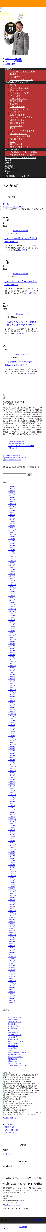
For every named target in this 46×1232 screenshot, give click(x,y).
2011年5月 (11, 882)
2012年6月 (11, 858)
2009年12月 (12, 911)
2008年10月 (12, 937)
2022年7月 (11, 593)
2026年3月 (11, 497)
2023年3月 (11, 576)
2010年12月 (12, 891)
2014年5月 (11, 808)
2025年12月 (12, 504)
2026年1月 (11, 502)
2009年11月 (12, 913)
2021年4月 (11, 626)
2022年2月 (11, 604)
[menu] (42, 3)
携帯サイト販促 (17, 90)
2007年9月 (11, 959)
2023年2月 (11, 578)
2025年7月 (11, 515)
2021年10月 (12, 613)
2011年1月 (11, 889)
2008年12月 (12, 933)
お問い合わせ (12, 448)
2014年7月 (11, 803)
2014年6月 (11, 806)
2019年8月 (11, 670)
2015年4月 (11, 784)
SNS (12, 142)
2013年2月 (11, 841)
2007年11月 (12, 957)
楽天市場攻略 (16, 101)
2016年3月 (11, 760)
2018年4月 (11, 705)
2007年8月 (11, 961)
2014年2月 (11, 814)
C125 (7, 171)
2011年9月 (11, 878)
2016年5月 (11, 755)
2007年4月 (11, 970)
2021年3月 (11, 628)
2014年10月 (12, 797)
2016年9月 (11, 747)
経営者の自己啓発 (18, 134)
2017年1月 (11, 738)
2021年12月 (12, 609)
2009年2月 (11, 928)
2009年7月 (11, 917)
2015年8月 (11, 775)
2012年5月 (11, 860)
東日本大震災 (16, 139)
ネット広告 (15, 96)
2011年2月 (11, 887)
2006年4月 (11, 996)
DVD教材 (14, 74)
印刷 (7, 173)
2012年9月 (11, 852)
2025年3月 (11, 523)
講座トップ (13, 59)
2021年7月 (11, 620)
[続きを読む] (22, 250)
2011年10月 (12, 876)
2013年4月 (11, 836)
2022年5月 (11, 598)
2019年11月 (12, 663)
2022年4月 (11, 600)
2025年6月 (11, 517)
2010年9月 (11, 898)
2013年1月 (11, 843)
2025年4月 (11, 521)
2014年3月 (11, 812)
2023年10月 (12, 561)
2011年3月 (11, 884)
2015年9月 (11, 773)
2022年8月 (11, 591)
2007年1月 (11, 976)
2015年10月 (12, 771)
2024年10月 (12, 534)
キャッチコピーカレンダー (22, 71)
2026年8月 (11, 486)
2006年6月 (11, 992)
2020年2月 (11, 657)
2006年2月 (11, 1000)
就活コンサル (16, 144)
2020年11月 (12, 637)
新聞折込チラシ (12, 168)
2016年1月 (11, 764)
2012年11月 (12, 847)
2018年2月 (11, 709)
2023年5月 (11, 572)
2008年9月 (11, 939)
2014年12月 (12, 793)
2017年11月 (12, 716)
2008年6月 (11, 946)
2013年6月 (11, 832)
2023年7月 (11, 567)
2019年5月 (11, 677)
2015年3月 (11, 786)
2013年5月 (11, 834)
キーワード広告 (17, 107)
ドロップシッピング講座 (21, 80)
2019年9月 (11, 668)
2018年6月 (11, 701)
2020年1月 (11, 659)
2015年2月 (11, 788)
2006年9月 (11, 985)
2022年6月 (11, 596)
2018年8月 (11, 696)
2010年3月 (11, 908)
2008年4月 (11, 950)
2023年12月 (12, 556)
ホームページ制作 (18, 98)
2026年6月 (11, 491)
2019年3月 (11, 681)
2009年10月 (12, 915)
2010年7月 (11, 900)
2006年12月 (12, 978)
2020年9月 (11, 642)
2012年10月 (12, 849)
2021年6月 (11, 622)
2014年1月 (11, 817)
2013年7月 (11, 830)
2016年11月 (12, 742)
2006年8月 (11, 987)
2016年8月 (11, 749)
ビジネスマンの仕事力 (20, 136)
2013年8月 (11, 828)
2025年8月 (11, 512)
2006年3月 (11, 998)
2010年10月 (12, 895)
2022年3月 (11, 602)
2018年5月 (11, 703)
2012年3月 (11, 865)
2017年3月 (11, 733)
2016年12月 (12, 740)
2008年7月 (11, 943)
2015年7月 (11, 777)
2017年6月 (11, 727)
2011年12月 (12, 871)
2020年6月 (11, 648)
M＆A (12, 128)
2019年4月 (11, 679)
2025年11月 (12, 506)
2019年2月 (11, 683)
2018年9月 (11, 694)
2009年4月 (11, 924)
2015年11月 (12, 768)
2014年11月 (12, 795)
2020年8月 (11, 644)
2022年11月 (12, 585)
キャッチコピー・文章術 (21, 117)
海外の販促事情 (17, 123)
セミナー (14, 61)
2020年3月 (11, 655)
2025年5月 (11, 519)
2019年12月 (12, 661)
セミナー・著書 (12, 149)
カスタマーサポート (19, 109)
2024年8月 (11, 539)
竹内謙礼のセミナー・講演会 (23, 152)
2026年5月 (11, 493)
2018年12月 (12, 688)
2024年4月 (11, 547)
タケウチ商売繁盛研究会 (16, 444)
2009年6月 (11, 919)
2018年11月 (12, 690)
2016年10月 (12, 744)
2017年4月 (11, 731)
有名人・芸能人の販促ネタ (22, 131)
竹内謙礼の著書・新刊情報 (22, 155)
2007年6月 (11, 965)
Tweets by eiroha (8, 1154)
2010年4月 (11, 906)
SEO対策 (14, 104)
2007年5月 (11, 968)
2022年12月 (12, 583)
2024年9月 (11, 537)
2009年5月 (11, 922)
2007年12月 (12, 954)
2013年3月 (11, 838)
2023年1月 (11, 580)
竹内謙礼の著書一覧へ (10, 1118)
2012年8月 (11, 854)
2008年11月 (12, 935)
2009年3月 (11, 926)
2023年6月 (11, 569)
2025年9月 (11, 510)
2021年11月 (12, 611)
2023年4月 (11, 574)
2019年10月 (12, 666)
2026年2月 (11, 499)
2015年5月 (11, 782)
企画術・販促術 (17, 115)
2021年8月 (11, 618)
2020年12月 (12, 635)
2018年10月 (12, 692)
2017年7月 (11, 725)
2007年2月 (11, 974)
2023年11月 (12, 558)
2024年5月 (11, 545)
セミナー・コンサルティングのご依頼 (21, 446)
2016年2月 (11, 762)
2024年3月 (11, 550)
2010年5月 (11, 904)
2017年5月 (11, 729)
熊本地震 (9, 166)
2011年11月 (12, 873)
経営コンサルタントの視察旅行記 (20, 157)
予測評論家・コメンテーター (18, 176)
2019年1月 (11, 685)
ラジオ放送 (15, 77)
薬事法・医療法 (17, 120)
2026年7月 (11, 488)
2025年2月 (11, 526)
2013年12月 (12, 819)
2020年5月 (11, 650)
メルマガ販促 (16, 112)
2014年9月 (11, 799)
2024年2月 (11, 552)
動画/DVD (9, 69)
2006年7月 (11, 989)
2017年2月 (11, 736)
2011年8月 (11, 880)
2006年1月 (11, 1003)
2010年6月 (11, 902)
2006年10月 (12, 983)
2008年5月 (11, 948)
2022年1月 (11, 607)
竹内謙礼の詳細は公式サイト (18, 441)
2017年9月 (11, 720)
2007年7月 (11, 963)
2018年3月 (11, 707)
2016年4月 (11, 758)
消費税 (8, 163)
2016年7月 (11, 751)
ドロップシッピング (19, 93)
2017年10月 (12, 718)
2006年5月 (11, 994)
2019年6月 (11, 674)
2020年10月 (12, 639)
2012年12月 (12, 845)
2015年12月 (12, 766)
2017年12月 (12, 714)
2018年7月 (11, 698)
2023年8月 (11, 565)
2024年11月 (12, 532)
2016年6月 (11, 753)
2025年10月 (12, 508)
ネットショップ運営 (19, 88)
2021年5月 (11, 624)
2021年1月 (11, 633)
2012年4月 (11, 863)
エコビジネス (16, 125)
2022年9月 (11, 589)
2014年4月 (11, 810)
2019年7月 (11, 672)
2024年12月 (12, 530)
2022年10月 (12, 587)
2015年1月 (11, 790)
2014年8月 (11, 801)
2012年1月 (11, 869)
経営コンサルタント (19, 147)
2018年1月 (11, 712)
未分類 (13, 85)
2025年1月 (11, 528)
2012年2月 (11, 867)
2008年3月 (11, 952)
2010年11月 (12, 893)
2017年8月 (11, 723)
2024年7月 (11, 541)
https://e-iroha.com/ (13, 1205)
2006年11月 (12, 981)
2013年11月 (12, 821)
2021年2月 (11, 631)
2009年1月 (11, 930)
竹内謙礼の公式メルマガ (16, 82)
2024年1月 (11, 554)
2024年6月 (11, 543)
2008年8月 (11, 941)
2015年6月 (11, 779)
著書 (10, 64)
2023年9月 (11, 563)
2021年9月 (11, 615)
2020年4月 (11, 653)
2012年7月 (11, 856)
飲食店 (8, 160)
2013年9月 (11, 825)
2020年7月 (11, 646)
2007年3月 (11, 972)
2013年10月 (12, 823)
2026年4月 (11, 495)
